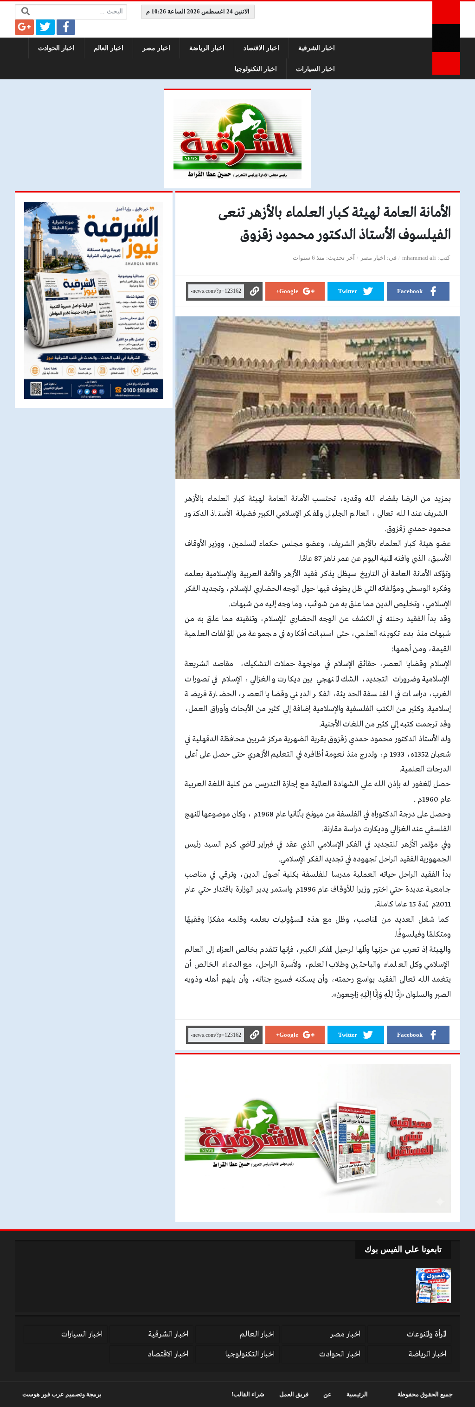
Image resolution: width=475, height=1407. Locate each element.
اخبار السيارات (315, 68)
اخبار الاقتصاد (261, 48)
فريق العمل (293, 1394)
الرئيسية (357, 1394)
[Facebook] (66, 27)
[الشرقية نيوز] (446, 38)
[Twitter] (45, 27)
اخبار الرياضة (207, 48)
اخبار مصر (156, 48)
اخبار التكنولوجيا (256, 68)
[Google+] (24, 27)
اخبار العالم (108, 48)
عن (327, 1394)
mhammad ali (419, 258)
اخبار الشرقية (316, 48)
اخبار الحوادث (56, 48)
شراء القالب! (247, 1394)
